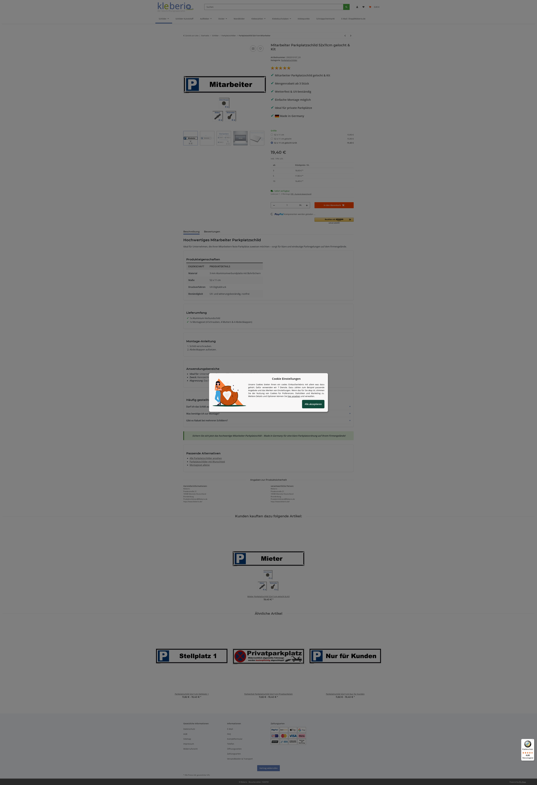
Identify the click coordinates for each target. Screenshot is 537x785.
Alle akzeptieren (313, 404)
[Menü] (532, 740)
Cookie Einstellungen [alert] (286, 379)
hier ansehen (294, 396)
